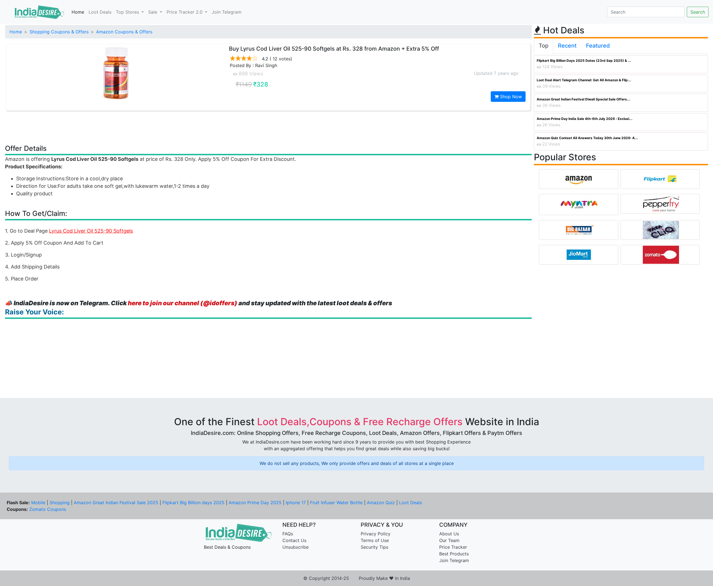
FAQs (287, 533)
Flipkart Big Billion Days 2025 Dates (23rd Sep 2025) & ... (584, 60)
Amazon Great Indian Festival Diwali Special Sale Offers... (583, 99)
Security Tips (374, 547)
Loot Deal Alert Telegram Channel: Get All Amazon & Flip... (584, 80)
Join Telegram (226, 12)
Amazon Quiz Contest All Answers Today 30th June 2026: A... (587, 138)
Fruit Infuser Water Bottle (336, 502)
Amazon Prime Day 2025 (255, 502)
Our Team (449, 540)
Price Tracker (453, 547)
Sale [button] (153, 12)
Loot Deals (100, 12)
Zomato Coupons (47, 509)
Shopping (60, 502)
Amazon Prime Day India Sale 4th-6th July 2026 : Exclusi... (585, 119)
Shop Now (510, 96)
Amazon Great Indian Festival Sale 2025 (116, 502)
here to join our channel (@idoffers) (182, 303)
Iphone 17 (296, 502)
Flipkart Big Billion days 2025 (193, 502)
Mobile (38, 502)
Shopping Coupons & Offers (59, 32)
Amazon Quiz (381, 502)
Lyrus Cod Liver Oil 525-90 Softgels (91, 231)
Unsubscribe (295, 547)
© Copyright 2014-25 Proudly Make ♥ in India (356, 578)
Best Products (454, 554)
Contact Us (294, 540)
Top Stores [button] (128, 12)
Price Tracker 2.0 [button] (185, 12)
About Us (449, 533)
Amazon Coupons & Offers (124, 32)
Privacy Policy (375, 533)
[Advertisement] (268, 127)
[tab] (543, 47)
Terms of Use (375, 540)
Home (78, 12)
